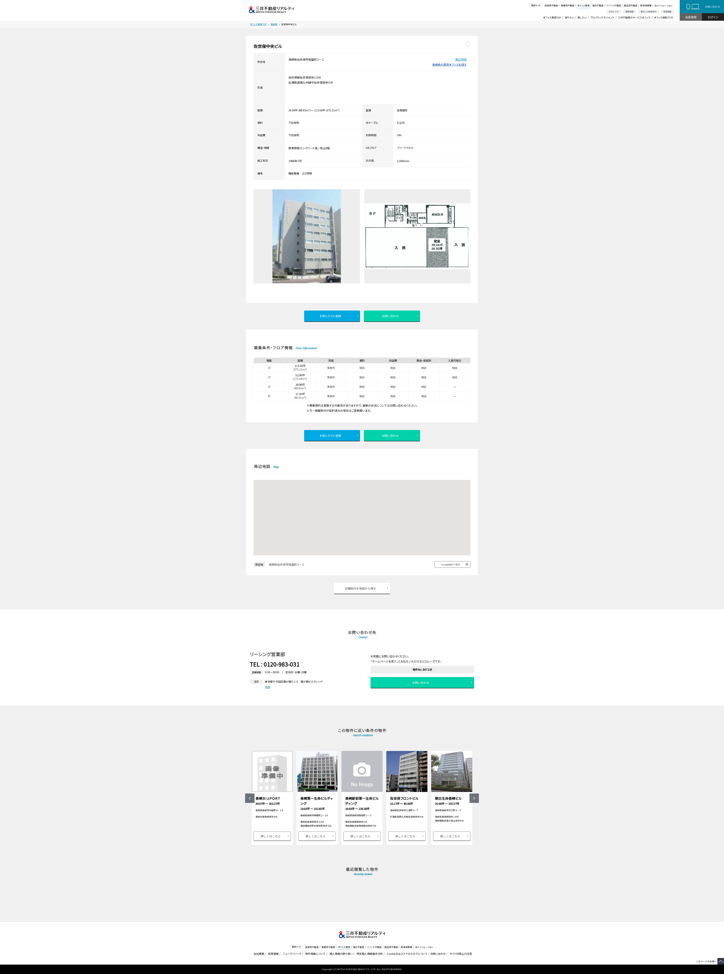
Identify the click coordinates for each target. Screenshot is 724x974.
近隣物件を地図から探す (360, 588)
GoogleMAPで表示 (450, 564)
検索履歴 (667, 11)
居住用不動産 (630, 5)
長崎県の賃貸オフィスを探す (449, 65)
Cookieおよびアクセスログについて (407, 954)
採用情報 (273, 954)
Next (474, 798)
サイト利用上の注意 (460, 954)
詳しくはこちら (271, 836)
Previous (250, 798)
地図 (267, 687)
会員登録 (690, 17)
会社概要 (258, 954)
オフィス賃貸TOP (552, 17)
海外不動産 (598, 5)
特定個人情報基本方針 (369, 954)
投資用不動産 (551, 5)
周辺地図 (461, 59)
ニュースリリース (291, 954)
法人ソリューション (663, 5)
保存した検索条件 (648, 11)
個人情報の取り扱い (340, 954)
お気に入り (614, 11)
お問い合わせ (712, 6)
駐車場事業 (646, 5)
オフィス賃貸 (583, 5)
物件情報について (315, 954)
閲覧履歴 (629, 11)
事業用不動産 (567, 5)
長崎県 (274, 24)
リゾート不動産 (613, 5)
